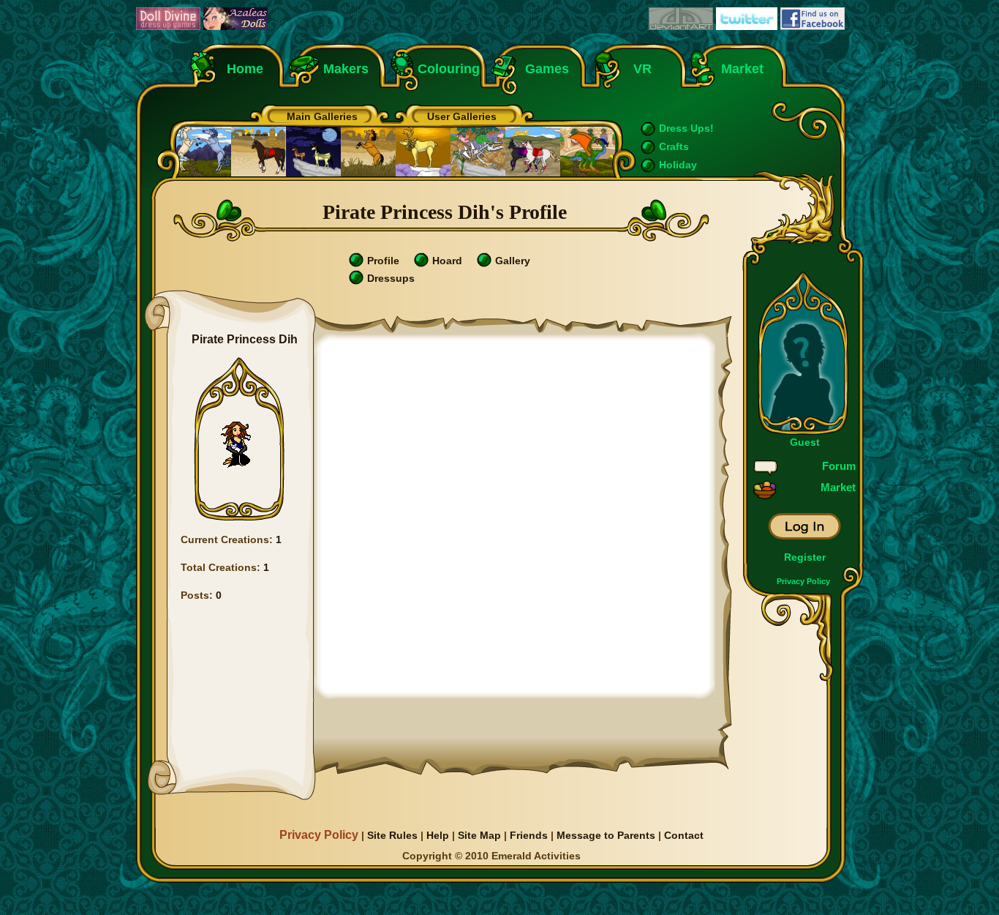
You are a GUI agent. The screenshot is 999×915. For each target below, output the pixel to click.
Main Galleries (322, 116)
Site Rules (392, 835)
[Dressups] (356, 281)
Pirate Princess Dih (245, 339)
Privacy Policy (803, 581)
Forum (839, 466)
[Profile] (356, 263)
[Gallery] (484, 263)
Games (547, 68)
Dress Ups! (686, 128)
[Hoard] (421, 263)
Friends (529, 835)
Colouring (449, 68)
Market (742, 68)
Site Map (479, 835)
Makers (346, 68)
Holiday (678, 165)
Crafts (674, 146)
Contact (684, 835)
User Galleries (462, 116)
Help (437, 835)
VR (639, 68)
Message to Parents (606, 835)
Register (805, 557)
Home (245, 68)
